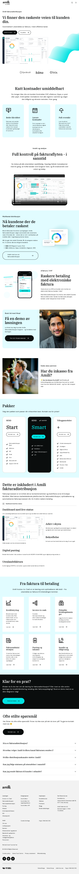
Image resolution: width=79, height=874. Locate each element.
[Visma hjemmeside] (6, 868)
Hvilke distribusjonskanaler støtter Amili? (22, 757)
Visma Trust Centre (17, 853)
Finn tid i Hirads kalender (18, 338)
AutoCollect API (25, 805)
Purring (4, 806)
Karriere (4, 828)
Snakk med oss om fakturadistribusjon (13, 256)
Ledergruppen (6, 826)
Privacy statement (30, 853)
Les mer (8, 627)
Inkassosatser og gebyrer (9, 831)
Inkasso (4, 808)
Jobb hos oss (59, 868)
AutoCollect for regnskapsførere (25, 802)
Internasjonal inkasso (8, 811)
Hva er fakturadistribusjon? (15, 743)
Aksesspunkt (6, 816)
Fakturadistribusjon (7, 801)
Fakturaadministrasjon (8, 803)
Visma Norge (41, 868)
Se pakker (23, 32)
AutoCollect (24, 798)
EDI (3, 813)
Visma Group (50, 868)
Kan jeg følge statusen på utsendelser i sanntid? (24, 764)
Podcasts (41, 803)
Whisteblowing (41, 853)
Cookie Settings (25, 821)
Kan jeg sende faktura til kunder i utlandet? (22, 772)
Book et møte (8, 32)
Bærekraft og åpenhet (8, 833)
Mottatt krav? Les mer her (9, 845)
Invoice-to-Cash (7, 798)
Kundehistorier (43, 798)
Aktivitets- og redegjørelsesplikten (8, 836)
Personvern (5, 840)
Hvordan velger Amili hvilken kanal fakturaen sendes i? (28, 750)
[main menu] (76, 3)
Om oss (4, 823)
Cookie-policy (6, 853)
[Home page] (7, 2)
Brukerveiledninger (44, 808)
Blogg (40, 806)
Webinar (41, 801)
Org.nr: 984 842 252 (44, 821)
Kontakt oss (11, 434)
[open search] (72, 3)
